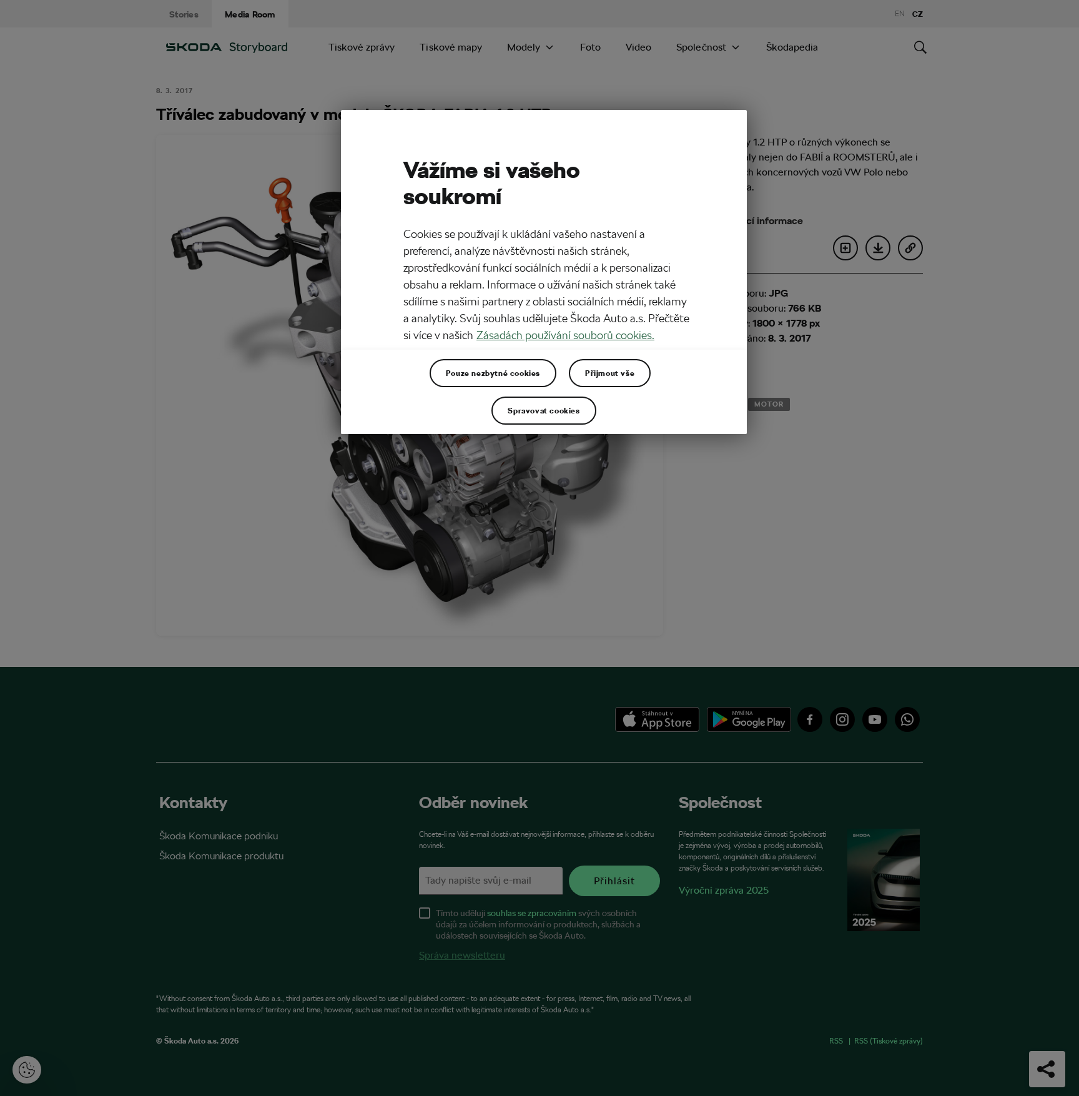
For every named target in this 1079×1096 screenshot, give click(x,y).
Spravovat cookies (543, 410)
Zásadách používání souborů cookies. (565, 335)
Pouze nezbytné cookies (493, 373)
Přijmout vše (609, 373)
